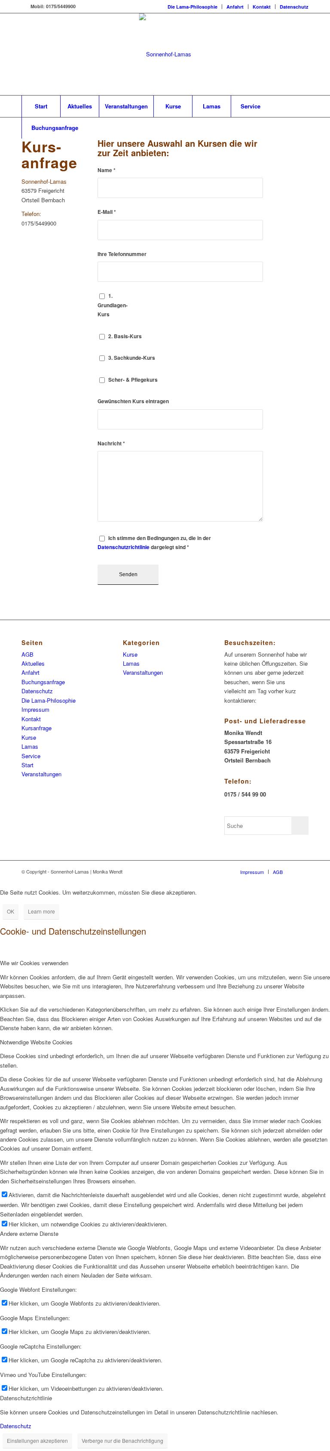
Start (27, 765)
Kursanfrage (36, 728)
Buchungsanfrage (43, 682)
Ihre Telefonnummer (122, 254)
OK (10, 911)
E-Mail (107, 212)
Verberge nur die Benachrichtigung (122, 1440)
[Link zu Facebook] (24, 6)
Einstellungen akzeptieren (37, 1440)
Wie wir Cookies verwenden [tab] (34, 963)
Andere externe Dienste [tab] (29, 1233)
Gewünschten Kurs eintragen (133, 401)
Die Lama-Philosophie (192, 6)
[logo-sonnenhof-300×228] (165, 54)
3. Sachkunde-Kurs (131, 357)
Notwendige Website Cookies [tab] (36, 1042)
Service (30, 756)
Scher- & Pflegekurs (133, 379)
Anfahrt (235, 6)
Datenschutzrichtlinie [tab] (26, 1398)
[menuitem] (192, 6)
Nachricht (111, 443)
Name (107, 170)
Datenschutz (294, 6)
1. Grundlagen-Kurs (113, 305)
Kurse (28, 737)
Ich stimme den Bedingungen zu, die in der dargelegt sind (154, 542)
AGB (27, 654)
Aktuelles (33, 663)
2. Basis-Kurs (125, 336)
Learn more (41, 911)
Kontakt (262, 6)
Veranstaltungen (41, 774)
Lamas (29, 746)
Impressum (35, 709)
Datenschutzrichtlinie (124, 547)
